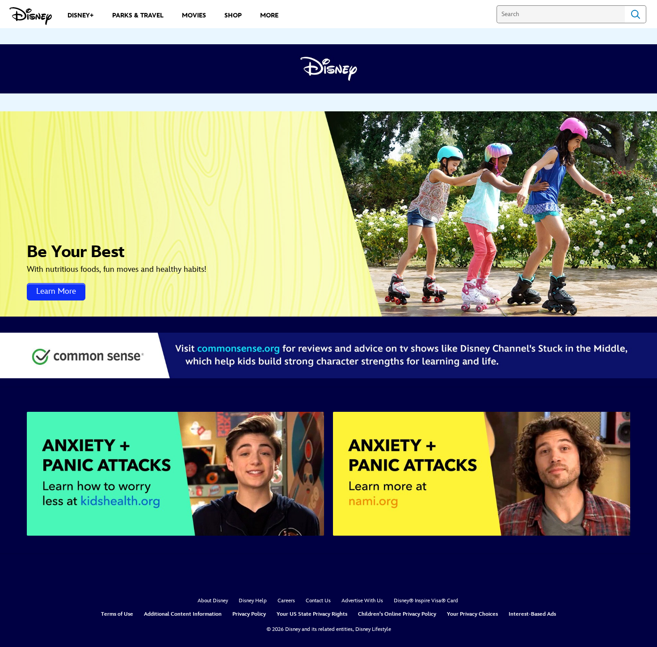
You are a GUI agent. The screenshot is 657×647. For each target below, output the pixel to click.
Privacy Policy (249, 614)
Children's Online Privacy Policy (397, 614)
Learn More (56, 291)
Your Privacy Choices (472, 614)
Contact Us (318, 600)
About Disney (213, 600)
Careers (286, 600)
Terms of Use (117, 614)
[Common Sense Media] (328, 355)
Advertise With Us (362, 600)
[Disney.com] (30, 16)
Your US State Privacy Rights (312, 614)
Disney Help (253, 600)
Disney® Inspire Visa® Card (426, 600)
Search (635, 14)
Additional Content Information (183, 614)
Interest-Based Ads (532, 614)
